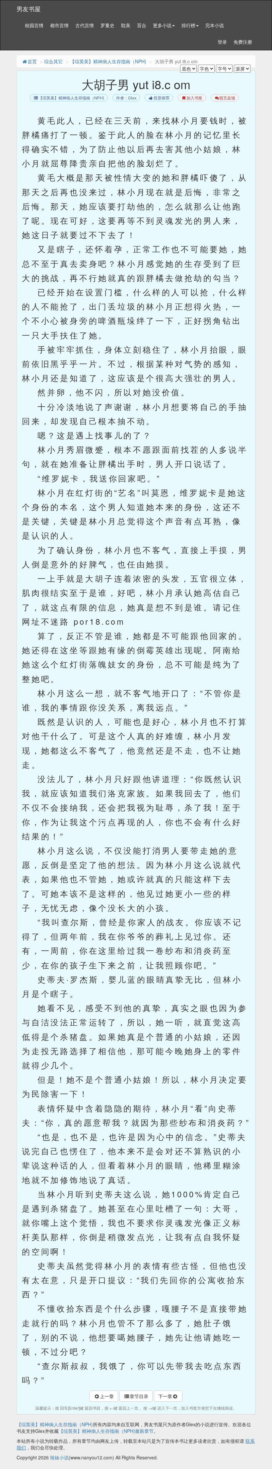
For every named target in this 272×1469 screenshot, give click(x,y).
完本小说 (214, 25)
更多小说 (162, 25)
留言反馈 (227, 97)
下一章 (165, 1396)
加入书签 (194, 97)
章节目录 (139, 1396)
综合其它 (53, 61)
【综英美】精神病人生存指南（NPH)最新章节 (106, 1431)
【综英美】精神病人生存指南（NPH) (108, 61)
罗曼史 (107, 25)
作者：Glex (126, 97)
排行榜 (188, 25)
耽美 (125, 25)
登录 (222, 41)
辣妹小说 (59, 1457)
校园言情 (34, 25)
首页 (32, 61)
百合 (141, 25)
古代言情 (84, 25)
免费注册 (243, 41)
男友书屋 (28, 8)
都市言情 (59, 25)
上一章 (107, 1396)
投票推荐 (162, 97)
